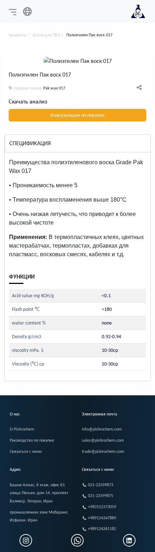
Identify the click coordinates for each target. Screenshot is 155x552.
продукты (17, 34)
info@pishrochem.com (102, 429)
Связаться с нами (25, 451)
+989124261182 (102, 528)
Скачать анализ (28, 101)
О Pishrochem (22, 429)
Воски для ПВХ (46, 34)
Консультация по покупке (77, 115)
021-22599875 (100, 495)
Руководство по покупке (32, 440)
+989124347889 (102, 517)
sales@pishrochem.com (103, 440)
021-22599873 (100, 484)
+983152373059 (102, 506)
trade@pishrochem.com (103, 451)
